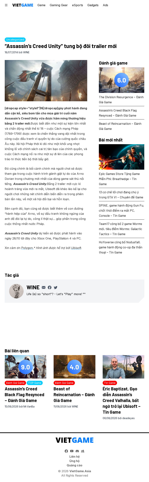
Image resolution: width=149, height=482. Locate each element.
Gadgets (92, 5)
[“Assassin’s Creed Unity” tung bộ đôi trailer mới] (46, 80)
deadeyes (128, 418)
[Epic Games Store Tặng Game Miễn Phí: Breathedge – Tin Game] (121, 157)
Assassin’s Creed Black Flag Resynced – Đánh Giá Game (24, 394)
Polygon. (27, 248)
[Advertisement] (74, 23)
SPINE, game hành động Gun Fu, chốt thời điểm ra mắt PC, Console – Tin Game (121, 210)
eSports (77, 5)
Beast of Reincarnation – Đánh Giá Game (74, 394)
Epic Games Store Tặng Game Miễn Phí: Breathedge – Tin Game (119, 179)
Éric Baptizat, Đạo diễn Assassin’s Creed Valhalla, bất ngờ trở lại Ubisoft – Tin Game (121, 400)
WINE (26, 52)
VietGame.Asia (80, 471)
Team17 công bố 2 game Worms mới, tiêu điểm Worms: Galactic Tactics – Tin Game (120, 229)
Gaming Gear (59, 5)
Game (41, 5)
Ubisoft (76, 248)
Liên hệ (74, 456)
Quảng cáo (74, 465)
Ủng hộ (74, 461)
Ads (105, 5)
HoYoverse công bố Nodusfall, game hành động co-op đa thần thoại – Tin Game (120, 247)
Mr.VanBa (29, 406)
